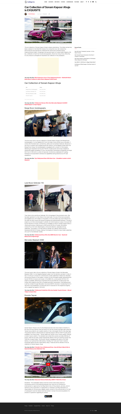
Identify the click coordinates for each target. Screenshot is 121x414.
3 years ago (39, 13)
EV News (63, 1)
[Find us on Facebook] (86, 2)
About (82, 1)
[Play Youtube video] (48, 364)
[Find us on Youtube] (93, 2)
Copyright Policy (37, 405)
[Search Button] (95, 1)
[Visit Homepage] (30, 1)
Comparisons (69, 1)
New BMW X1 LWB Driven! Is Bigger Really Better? (85, 62)
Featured (76, 1)
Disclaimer (31, 405)
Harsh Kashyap (32, 13)
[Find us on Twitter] (88, 2)
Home (45, 1)
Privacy (26, 405)
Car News (50, 1)
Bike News (57, 1)
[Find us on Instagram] (90, 2)
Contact (43, 405)
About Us (48, 405)
